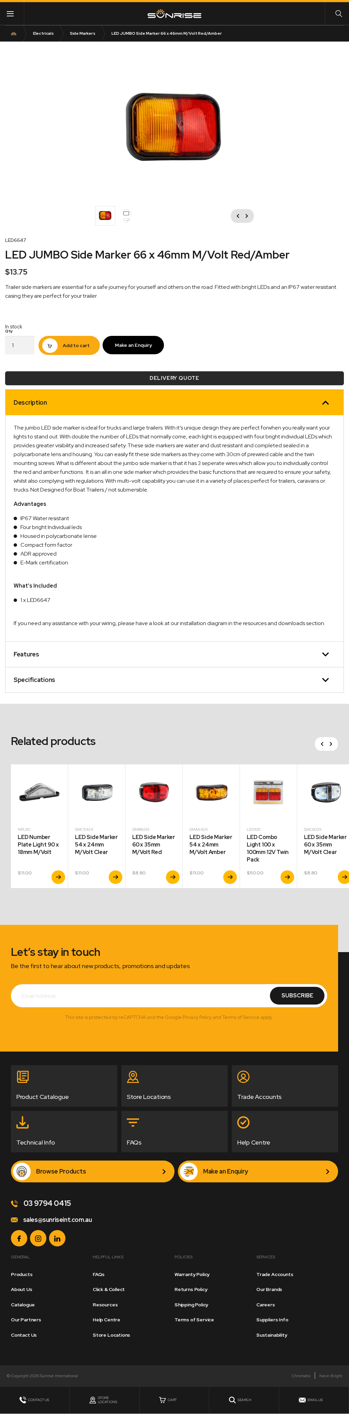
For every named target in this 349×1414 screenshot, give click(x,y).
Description (30, 402)
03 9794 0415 (46, 1203)
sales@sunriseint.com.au (57, 1220)
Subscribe (297, 995)
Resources (105, 1305)
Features (26, 654)
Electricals (43, 33)
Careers (265, 1305)
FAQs (99, 1274)
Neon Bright (330, 1376)
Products (22, 1274)
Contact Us (24, 1335)
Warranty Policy (192, 1274)
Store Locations (111, 1335)
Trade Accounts (274, 1274)
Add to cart (76, 345)
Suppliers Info (272, 1320)
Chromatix (301, 1376)
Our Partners (26, 1320)
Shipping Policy (191, 1305)
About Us (21, 1289)
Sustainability (271, 1335)
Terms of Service (194, 1320)
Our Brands (269, 1289)
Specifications (34, 680)
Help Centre (106, 1320)
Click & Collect (109, 1289)
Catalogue (22, 1305)
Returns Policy (190, 1289)
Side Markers (82, 33)
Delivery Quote (174, 378)
